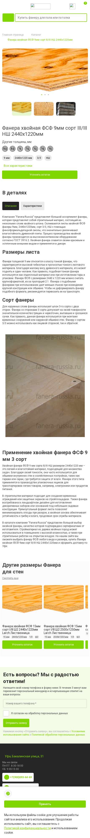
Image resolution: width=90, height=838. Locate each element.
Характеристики (32, 205)
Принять (45, 804)
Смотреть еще (10, 578)
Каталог (36, 34)
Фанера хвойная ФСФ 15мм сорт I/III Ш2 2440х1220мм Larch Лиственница (21, 630)
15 (42, 148)
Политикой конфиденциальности (27, 828)
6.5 (5, 148)
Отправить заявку (16, 723)
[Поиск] (84, 18)
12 (27, 148)
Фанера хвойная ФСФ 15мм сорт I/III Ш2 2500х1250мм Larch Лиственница (63, 630)
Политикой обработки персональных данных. (58, 734)
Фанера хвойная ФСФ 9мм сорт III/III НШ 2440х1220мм (40, 39)
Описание (11, 205)
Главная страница (13, 34)
